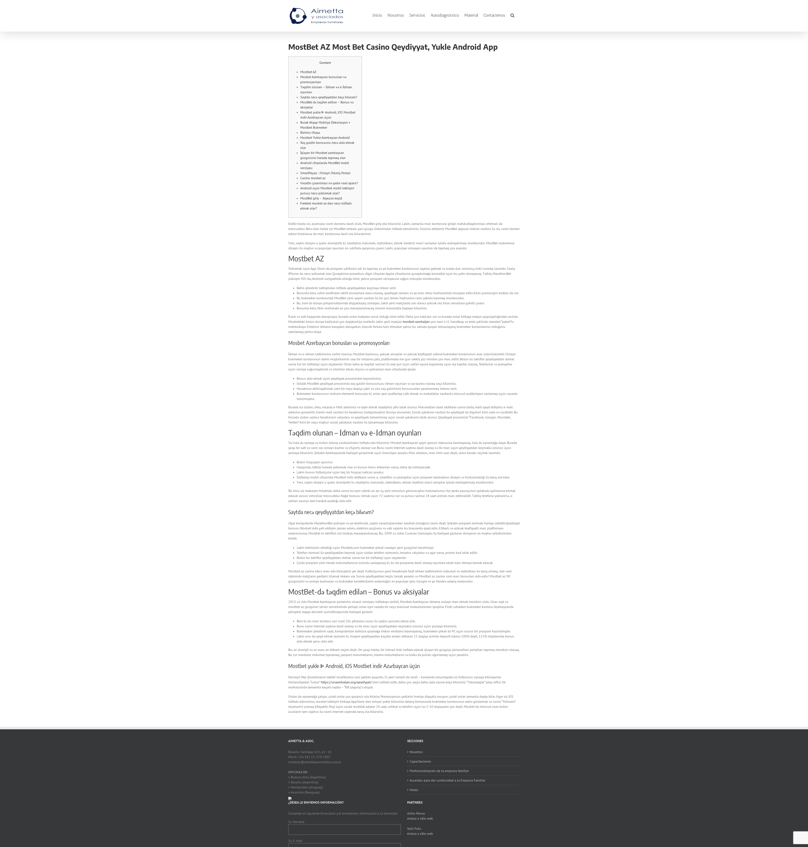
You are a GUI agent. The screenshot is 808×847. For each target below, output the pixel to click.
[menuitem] (377, 15)
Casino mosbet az (313, 178)
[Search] (512, 15)
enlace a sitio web (420, 818)
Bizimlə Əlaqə (310, 132)
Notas (414, 790)
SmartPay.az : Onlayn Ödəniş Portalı (325, 173)
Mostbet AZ (308, 72)
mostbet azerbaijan (416, 321)
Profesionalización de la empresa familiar (439, 771)
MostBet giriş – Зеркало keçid (321, 198)
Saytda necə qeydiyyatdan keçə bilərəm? (328, 97)
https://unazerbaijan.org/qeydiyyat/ (346, 682)
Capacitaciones (420, 761)
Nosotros (416, 752)
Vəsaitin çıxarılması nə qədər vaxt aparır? (329, 183)
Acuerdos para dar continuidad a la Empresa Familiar (447, 780)
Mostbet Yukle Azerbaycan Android (325, 137)
